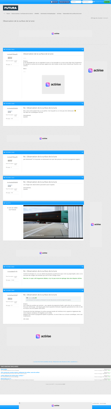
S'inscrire (54, 2)
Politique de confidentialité (93, 403)
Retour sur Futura (64, 2)
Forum (8, 13)
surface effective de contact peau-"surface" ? (12, 375)
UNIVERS (37, 13)
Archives (59, 13)
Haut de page (103, 403)
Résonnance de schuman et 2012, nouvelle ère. (65, 361)
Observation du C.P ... (6, 378)
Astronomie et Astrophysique (48, 13)
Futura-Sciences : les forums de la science (22, 13)
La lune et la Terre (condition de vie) (43, 361)
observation (4, 369)
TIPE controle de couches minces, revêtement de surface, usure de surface (20, 372)
